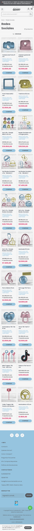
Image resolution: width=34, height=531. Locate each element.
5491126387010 (5, 474)
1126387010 (4, 478)
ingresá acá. (17, 516)
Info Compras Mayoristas (9, 461)
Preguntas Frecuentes (8, 458)
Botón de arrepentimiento (17, 519)
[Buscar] (30, 14)
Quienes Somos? (6, 450)
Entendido (28, 527)
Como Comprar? (6, 454)
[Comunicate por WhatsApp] (30, 508)
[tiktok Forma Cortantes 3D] (22, 435)
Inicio (2, 20)
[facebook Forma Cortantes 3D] (17, 435)
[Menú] (2, 9)
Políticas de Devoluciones (9, 465)
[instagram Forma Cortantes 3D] (12, 435)
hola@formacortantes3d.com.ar (11, 481)
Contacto (4, 447)
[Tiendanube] (17, 522)
